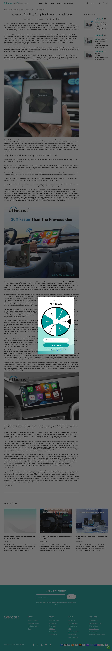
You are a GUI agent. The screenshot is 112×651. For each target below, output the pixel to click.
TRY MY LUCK (56, 345)
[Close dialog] (73, 299)
